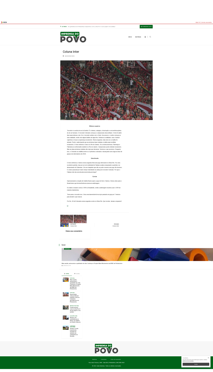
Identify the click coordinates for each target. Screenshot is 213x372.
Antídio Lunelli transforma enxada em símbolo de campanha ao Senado (74, 332)
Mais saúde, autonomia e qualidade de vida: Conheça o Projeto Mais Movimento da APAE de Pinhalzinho (92, 263)
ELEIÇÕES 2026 (73, 315)
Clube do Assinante (115, 359)
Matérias (138, 37)
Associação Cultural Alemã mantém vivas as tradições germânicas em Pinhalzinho (74, 298)
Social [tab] (78, 273)
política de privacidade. (188, 361)
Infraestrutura (74, 305)
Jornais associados (206, 22)
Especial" (67, 249)
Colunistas (103, 359)
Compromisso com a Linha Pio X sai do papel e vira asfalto (75, 310)
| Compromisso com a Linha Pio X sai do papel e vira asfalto (89, 26)
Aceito (196, 364)
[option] (89, 27)
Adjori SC (198, 22)
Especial (72, 278)
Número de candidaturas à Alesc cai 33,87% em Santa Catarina (75, 320)
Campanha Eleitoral (72, 326)
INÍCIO (130, 37)
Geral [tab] (67, 273)
